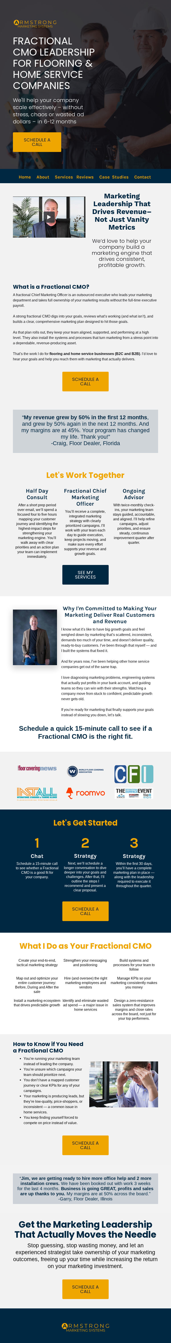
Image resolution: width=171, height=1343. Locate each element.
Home (25, 177)
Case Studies (114, 177)
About (43, 177)
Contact (143, 177)
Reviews (85, 177)
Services (64, 177)
